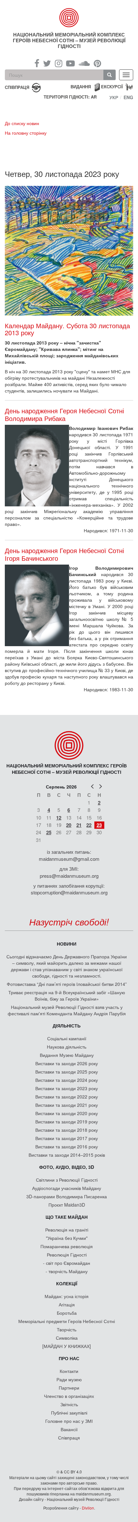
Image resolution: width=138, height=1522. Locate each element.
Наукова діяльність (66, 1046)
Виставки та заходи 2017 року (66, 1138)
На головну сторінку (26, 133)
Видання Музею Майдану (67, 1055)
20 (68, 824)
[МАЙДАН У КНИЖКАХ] (66, 1346)
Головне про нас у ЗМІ (69, 1421)
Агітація (67, 1304)
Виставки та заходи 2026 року (66, 1063)
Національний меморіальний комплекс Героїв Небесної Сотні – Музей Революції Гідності (69, 40)
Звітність (69, 1404)
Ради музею (69, 1379)
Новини (66, 943)
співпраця (17, 87)
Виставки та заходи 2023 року (66, 1088)
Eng (128, 97)
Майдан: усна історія (67, 1296)
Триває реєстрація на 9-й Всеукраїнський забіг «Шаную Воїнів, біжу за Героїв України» (66, 995)
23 (99, 824)
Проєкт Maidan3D (66, 1204)
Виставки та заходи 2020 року (66, 1113)
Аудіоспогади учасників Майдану (66, 1188)
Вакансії (69, 1429)
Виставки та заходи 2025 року (66, 1071)
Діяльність (67, 1025)
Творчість (66, 1329)
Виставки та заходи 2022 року (66, 1096)
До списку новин (22, 123)
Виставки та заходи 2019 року (66, 1121)
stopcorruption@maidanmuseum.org (69, 892)
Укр (113, 97)
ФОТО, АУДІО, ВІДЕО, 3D (66, 1167)
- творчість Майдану (67, 1271)
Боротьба (67, 1313)
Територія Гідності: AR (70, 97)
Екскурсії (112, 86)
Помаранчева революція (66, 1246)
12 (58, 817)
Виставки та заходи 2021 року (66, 1105)
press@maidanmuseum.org (69, 875)
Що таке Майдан (67, 1217)
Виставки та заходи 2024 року (66, 1080)
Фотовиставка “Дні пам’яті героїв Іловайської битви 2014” (67, 984)
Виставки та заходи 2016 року (66, 1146)
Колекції (66, 1283)
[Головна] (69, 17)
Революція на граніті (66, 1229)
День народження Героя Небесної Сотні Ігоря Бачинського (64, 554)
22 (88, 824)
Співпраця (69, 1437)
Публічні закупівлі (69, 1412)
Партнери (69, 1387)
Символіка (67, 1338)
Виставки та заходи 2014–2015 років (67, 1155)
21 (79, 824)
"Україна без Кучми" (67, 1238)
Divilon (88, 1507)
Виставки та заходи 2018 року (66, 1130)
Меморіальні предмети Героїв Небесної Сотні (66, 1321)
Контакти (69, 1371)
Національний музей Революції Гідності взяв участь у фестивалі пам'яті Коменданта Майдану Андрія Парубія (67, 1010)
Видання (81, 86)
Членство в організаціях (69, 1396)
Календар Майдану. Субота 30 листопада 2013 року (67, 329)
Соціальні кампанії (66, 1038)
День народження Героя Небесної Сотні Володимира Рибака (64, 414)
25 (48, 832)
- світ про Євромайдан (66, 1263)
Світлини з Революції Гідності (67, 1180)
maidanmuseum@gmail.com (69, 858)
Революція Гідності (67, 1254)
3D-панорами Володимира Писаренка (66, 1196)
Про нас (69, 1358)
